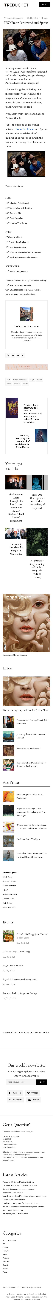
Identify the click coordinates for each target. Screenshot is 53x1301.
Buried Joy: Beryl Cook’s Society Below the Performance (24, 1196)
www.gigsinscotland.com (16, 290)
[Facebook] (8, 355)
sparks (17, 383)
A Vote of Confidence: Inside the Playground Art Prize (23, 1207)
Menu (44, 4)
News (5, 1254)
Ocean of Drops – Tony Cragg (16, 951)
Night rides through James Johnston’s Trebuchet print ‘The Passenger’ (31, 812)
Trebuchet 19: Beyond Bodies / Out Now (25, 710)
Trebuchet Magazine (13, 18)
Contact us (21, 1294)
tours (25, 383)
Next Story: (22, 441)
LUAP (5, 890)
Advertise (11, 1294)
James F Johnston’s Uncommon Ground (18, 1189)
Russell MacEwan (10, 894)
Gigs (32, 379)
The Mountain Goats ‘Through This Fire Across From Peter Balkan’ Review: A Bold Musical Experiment (16, 507)
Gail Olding (7, 903)
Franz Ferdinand (25, 129)
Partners (6, 1258)
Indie (39, 379)
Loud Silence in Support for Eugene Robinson (20, 1203)
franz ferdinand (20, 379)
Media (27, 1297)
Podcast (6, 1261)
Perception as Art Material (29, 748)
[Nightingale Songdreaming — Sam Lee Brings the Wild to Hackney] (37, 542)
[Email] (18, 355)
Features (6, 1251)
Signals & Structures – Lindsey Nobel (20, 979)
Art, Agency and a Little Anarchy (15, 1214)
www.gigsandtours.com (15, 294)
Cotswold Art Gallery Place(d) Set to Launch (20, 1186)
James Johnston (9, 886)
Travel (5, 1272)
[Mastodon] (13, 355)
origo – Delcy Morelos (13, 965)
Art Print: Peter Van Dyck (28, 839)
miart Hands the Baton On (13, 1210)
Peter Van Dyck (9, 907)
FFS (8, 379)
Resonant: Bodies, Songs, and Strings (20, 993)
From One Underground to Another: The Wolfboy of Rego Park (37, 501)
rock (9, 383)
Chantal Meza (8, 899)
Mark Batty (8, 877)
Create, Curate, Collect (37, 1032)
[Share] (23, 355)
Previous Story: (33, 413)
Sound (5, 1268)
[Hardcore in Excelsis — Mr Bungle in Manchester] (15, 533)
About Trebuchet (9, 1240)
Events (44, 18)
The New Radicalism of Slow (14, 1200)
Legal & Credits (17, 1297)
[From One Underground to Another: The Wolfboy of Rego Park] (37, 482)
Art (4, 1244)
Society (6, 1265)
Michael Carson (9, 881)
